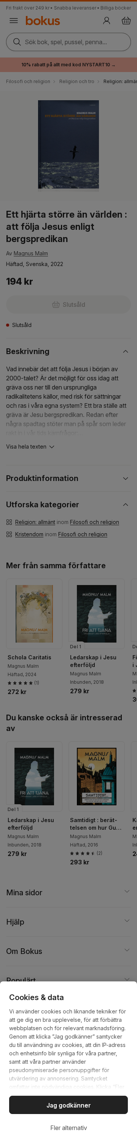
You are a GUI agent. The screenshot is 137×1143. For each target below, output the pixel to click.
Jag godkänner (68, 1105)
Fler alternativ (68, 1128)
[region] (68, 1062)
